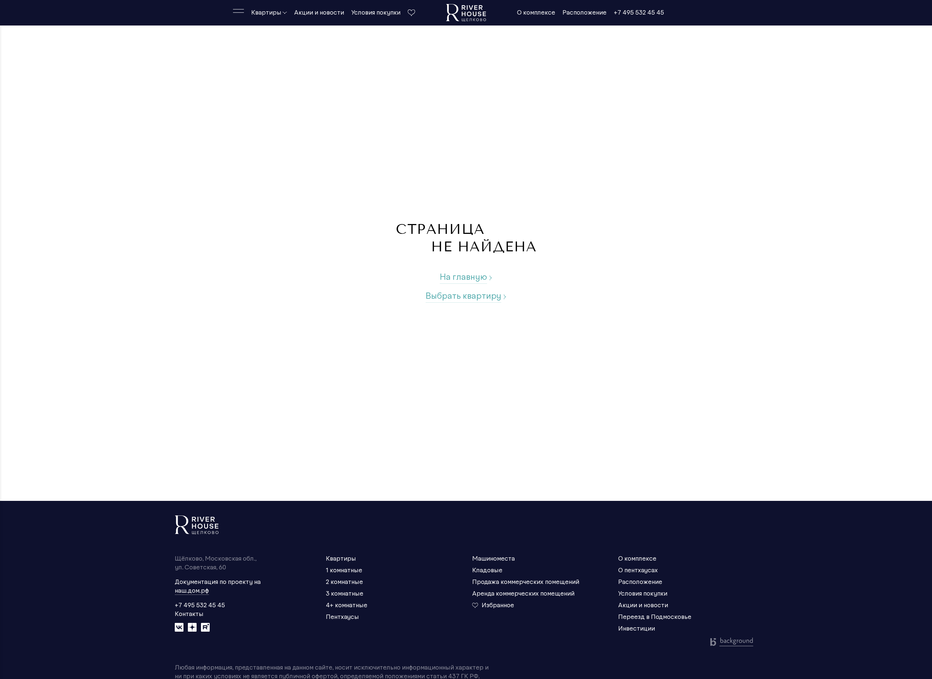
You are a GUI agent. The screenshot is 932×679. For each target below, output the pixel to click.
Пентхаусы (342, 617)
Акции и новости (319, 13)
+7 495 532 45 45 (639, 13)
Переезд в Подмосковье (654, 617)
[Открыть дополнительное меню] (238, 10)
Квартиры (266, 13)
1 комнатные (344, 570)
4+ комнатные (346, 605)
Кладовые (487, 570)
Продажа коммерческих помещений (525, 582)
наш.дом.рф (192, 591)
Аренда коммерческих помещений (523, 594)
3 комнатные (344, 594)
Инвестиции (636, 629)
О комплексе (536, 13)
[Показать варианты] (285, 13)
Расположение (584, 13)
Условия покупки (375, 13)
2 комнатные (344, 582)
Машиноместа (493, 559)
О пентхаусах (638, 570)
